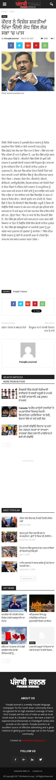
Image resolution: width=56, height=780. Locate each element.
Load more (27, 578)
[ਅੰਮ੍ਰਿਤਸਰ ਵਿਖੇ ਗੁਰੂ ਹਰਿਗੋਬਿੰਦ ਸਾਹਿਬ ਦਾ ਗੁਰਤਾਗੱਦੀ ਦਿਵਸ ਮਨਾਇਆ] (42, 603)
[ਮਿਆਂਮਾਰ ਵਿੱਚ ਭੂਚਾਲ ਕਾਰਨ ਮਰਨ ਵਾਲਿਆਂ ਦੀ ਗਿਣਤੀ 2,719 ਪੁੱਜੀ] (9, 551)
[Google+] (24, 760)
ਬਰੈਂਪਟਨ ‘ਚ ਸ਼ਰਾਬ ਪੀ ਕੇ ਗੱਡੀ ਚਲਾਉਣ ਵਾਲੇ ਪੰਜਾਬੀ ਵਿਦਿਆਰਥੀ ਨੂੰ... (13, 650)
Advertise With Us (22, 771)
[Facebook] (15, 760)
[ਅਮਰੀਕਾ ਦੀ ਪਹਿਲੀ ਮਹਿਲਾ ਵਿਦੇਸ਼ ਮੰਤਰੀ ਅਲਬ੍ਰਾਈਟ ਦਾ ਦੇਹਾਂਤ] (14, 603)
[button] (51, 4)
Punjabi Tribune (20, 291)
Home (4, 11)
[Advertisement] (28, 118)
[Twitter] (40, 760)
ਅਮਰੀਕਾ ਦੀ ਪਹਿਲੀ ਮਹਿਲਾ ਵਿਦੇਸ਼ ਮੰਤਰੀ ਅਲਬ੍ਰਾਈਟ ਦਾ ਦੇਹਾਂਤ (13, 617)
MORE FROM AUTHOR (14, 381)
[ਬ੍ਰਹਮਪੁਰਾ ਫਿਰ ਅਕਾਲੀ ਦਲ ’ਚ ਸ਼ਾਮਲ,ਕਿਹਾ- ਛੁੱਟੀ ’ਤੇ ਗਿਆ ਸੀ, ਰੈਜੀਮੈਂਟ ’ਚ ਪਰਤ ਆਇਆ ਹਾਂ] (9, 537)
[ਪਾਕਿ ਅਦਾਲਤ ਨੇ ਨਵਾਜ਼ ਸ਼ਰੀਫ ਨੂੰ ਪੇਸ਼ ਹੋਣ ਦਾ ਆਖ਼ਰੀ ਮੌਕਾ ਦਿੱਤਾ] (9, 566)
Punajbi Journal (11, 38)
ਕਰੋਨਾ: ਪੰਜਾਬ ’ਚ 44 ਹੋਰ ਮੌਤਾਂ (14, 327)
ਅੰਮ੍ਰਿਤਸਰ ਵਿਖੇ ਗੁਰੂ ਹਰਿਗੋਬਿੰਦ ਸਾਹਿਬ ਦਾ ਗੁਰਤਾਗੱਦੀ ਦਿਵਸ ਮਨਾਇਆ (40, 617)
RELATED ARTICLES (13, 377)
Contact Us (37, 771)
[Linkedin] (32, 760)
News (4, 16)
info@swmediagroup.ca (34, 740)
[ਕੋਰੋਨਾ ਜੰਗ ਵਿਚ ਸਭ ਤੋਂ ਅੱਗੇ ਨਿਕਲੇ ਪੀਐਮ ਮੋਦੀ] (9, 522)
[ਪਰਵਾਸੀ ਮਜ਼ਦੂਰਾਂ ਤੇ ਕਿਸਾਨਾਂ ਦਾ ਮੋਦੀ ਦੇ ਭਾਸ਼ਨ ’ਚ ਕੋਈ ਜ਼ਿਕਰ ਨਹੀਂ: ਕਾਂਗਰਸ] (42, 635)
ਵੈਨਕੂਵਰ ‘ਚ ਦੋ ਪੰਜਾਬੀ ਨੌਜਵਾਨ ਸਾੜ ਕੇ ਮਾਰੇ (41, 329)
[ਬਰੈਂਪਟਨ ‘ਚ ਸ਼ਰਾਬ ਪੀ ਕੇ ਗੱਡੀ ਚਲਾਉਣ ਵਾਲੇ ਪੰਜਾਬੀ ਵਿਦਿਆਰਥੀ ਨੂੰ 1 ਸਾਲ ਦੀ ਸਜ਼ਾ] (14, 635)
